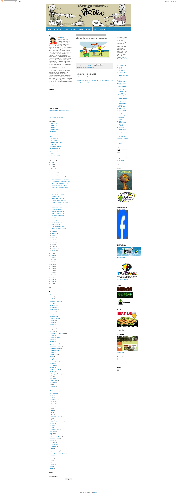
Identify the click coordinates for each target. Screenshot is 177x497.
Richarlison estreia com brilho (59, 185)
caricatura (52, 314)
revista (52, 448)
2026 (52, 162)
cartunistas (53, 322)
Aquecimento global (57, 207)
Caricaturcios (121, 117)
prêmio (52, 435)
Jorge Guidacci (122, 97)
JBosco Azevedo (121, 209)
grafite (51, 390)
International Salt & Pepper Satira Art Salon (123, 77)
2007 (52, 283)
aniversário (53, 305)
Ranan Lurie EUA (54, 151)
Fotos (95, 29)
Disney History (122, 110)
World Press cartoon (55, 155)
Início (119, 112)
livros (51, 414)
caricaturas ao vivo (55, 318)
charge (52, 331)
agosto (53, 235)
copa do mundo (54, 354)
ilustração (52, 401)
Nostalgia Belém (122, 70)
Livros (81, 29)
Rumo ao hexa (55, 196)
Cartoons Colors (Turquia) (122, 99)
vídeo (51, 468)
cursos (52, 356)
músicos (52, 423)
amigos (52, 298)
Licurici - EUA (121, 143)
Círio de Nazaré (54, 345)
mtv (51, 418)
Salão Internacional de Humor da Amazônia (122, 123)
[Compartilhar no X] (98, 65)
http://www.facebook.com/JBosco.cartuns (59, 110)
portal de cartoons (54, 429)
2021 (52, 253)
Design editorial (54, 138)
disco (51, 358)
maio (53, 242)
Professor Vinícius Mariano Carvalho (122, 102)
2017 (52, 262)
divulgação (53, 360)
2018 (52, 260)
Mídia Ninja (53, 150)
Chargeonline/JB (122, 136)
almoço (52, 296)
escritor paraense (54, 369)
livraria (52, 410)
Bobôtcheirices (122, 65)
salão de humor (54, 452)
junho (53, 240)
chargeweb (53, 339)
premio (52, 433)
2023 (52, 169)
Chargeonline (53, 131)
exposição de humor (55, 375)
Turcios (120, 119)
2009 (52, 279)
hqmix (51, 395)
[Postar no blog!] (97, 65)
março (53, 246)
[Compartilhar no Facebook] (100, 65)
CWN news (53, 136)
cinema (52, 341)
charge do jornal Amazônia (88, 67)
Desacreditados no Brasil (58, 211)
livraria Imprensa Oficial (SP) (122, 87)
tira (51, 460)
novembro (54, 175)
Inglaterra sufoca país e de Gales (60, 177)
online (122, 160)
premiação (53, 431)
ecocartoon (53, 363)
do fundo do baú (54, 361)
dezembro (54, 172)
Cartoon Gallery (122, 131)
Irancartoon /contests (55, 146)
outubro (54, 231)
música (52, 420)
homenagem (53, 393)
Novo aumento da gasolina (58, 213)
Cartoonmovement (55, 129)
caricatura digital (54, 316)
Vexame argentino (56, 192)
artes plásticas (53, 307)
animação (52, 303)
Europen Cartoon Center (56, 142)
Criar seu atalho (120, 240)
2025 (52, 164)
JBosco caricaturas (55, 148)
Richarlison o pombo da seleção (60, 187)
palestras (52, 425)
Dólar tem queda (56, 224)
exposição (52, 373)
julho (53, 237)
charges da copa (54, 337)
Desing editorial (54, 140)
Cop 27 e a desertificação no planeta (61, 202)
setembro (54, 233)
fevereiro (54, 248)
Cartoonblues (53, 127)
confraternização (54, 350)
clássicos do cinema (55, 346)
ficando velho (53, 380)
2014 (52, 268)
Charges (73, 29)
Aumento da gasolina (57, 205)
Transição (54, 218)
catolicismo (53, 328)
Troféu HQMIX (122, 95)
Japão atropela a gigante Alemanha (61, 190)
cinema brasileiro (54, 343)
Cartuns (66, 29)
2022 (52, 171)
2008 (52, 281)
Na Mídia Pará (122, 90)
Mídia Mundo (121, 141)
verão (51, 466)
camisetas (52, 313)
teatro (51, 459)
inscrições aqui (121, 257)
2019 (52, 257)
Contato (102, 29)
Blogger (96, 492)
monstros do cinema (55, 416)
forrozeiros (53, 382)
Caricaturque (53, 123)
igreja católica (53, 399)
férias (51, 376)
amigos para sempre (55, 301)
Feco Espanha (122, 129)
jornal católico (53, 406)
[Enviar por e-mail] (95, 65)
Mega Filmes (121, 108)
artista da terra (53, 309)
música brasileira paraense (57, 422)
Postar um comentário (83, 77)
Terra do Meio (120, 352)
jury (51, 408)
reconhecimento (54, 444)
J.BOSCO (61, 37)
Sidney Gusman (122, 127)
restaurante (53, 446)
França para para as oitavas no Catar (61, 181)
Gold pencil (53, 144)
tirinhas (52, 464)
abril (53, 244)
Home (49, 29)
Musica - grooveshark (121, 106)
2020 (52, 255)
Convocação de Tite (57, 220)
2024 (52, 166)
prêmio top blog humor (56, 437)
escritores (52, 371)
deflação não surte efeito (58, 215)
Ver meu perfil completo (55, 85)
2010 (52, 277)
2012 (52, 272)
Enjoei (120, 114)
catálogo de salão (54, 326)
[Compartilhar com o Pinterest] (102, 65)
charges (52, 335)
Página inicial (94, 80)
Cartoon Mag (53, 125)
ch (50, 330)
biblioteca (52, 311)
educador (52, 365)
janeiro (54, 250)
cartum (52, 320)
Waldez (52, 153)
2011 (52, 275)
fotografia (52, 386)
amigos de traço (54, 299)
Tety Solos (121, 134)
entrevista (52, 367)
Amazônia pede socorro (58, 198)
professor (52, 442)
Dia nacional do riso (57, 222)
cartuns (52, 324)
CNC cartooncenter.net (122, 81)
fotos (51, 388)
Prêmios (88, 29)
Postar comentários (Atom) (86, 83)
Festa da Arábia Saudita (58, 194)
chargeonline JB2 (54, 135)
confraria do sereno (55, 348)
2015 (52, 266)
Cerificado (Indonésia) (57, 209)
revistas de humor (54, 450)
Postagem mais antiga (107, 80)
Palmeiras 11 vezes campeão (59, 228)
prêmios (52, 440)
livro (51, 412)
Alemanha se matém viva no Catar (60, 183)
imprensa (52, 403)
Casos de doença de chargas (59, 200)
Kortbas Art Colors (122, 115)
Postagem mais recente (82, 80)
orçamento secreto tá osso (58, 226)
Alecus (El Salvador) (121, 68)
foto (51, 384)
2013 (52, 270)
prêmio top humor (54, 438)
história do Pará (54, 391)
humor (51, 397)
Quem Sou (57, 29)
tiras (51, 462)
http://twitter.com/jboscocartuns (56, 117)
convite (52, 352)
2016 (52, 264)
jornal (51, 405)
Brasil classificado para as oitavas (60, 179)
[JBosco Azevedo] (122, 238)
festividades (53, 378)
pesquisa (52, 427)
